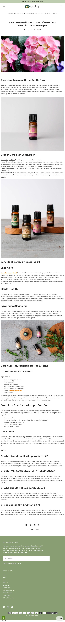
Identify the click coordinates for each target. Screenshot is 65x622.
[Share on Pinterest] (30, 525)
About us (5, 582)
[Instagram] (8, 607)
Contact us (6, 585)
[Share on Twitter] (26, 525)
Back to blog (34, 529)
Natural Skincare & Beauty (19, 13)
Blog (4, 580)
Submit (45, 558)
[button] (4, 7)
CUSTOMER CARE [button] (7, 570)
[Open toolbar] (3, 618)
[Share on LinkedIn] (34, 525)
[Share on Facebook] (38, 525)
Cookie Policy (6, 595)
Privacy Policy (6, 587)
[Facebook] (12, 607)
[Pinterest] (4, 607)
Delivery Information (8, 598)
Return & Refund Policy (9, 590)
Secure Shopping (7, 592)
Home (9, 13)
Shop (4, 577)
